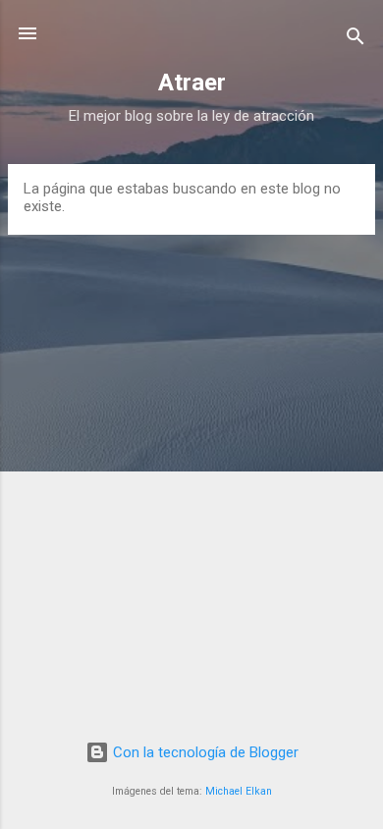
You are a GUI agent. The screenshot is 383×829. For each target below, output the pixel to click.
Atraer (192, 82)
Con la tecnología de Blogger (204, 752)
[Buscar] (355, 40)
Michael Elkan (238, 791)
